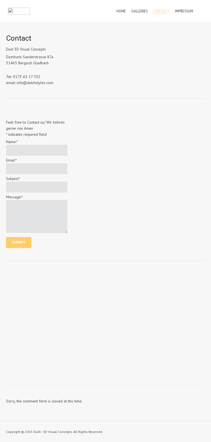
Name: (12, 141)
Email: (11, 160)
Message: (14, 196)
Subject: (13, 178)
